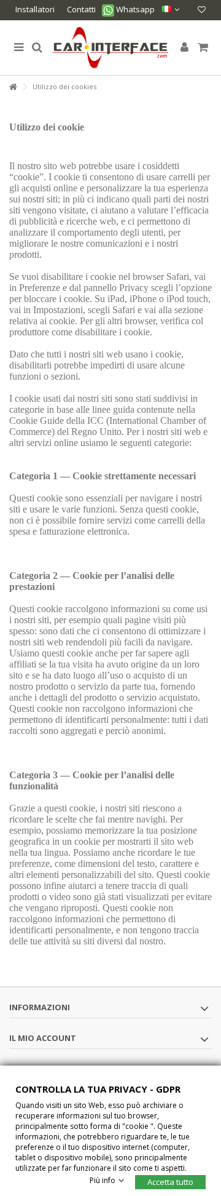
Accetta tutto (170, 1181)
